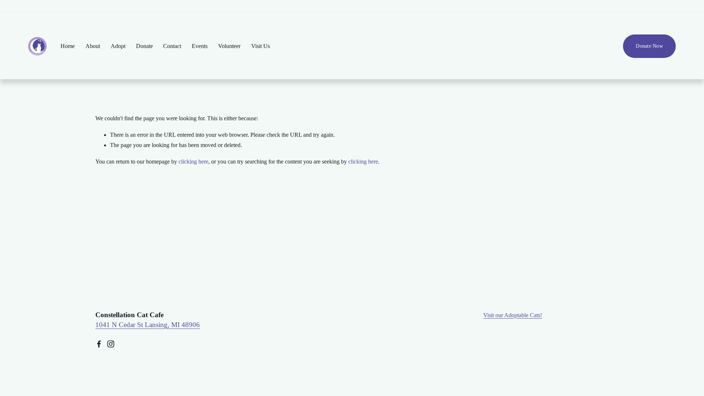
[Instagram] (110, 344)
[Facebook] (99, 344)
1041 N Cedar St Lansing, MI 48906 (147, 325)
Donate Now (649, 46)
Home (67, 46)
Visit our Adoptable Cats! (512, 315)
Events (200, 46)
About (92, 46)
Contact (172, 46)
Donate (144, 46)
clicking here (193, 161)
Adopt (118, 46)
